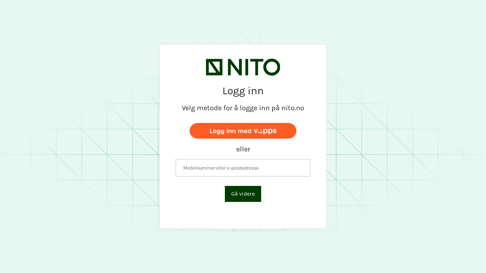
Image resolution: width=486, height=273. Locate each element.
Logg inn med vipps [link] (243, 130)
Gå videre (243, 194)
